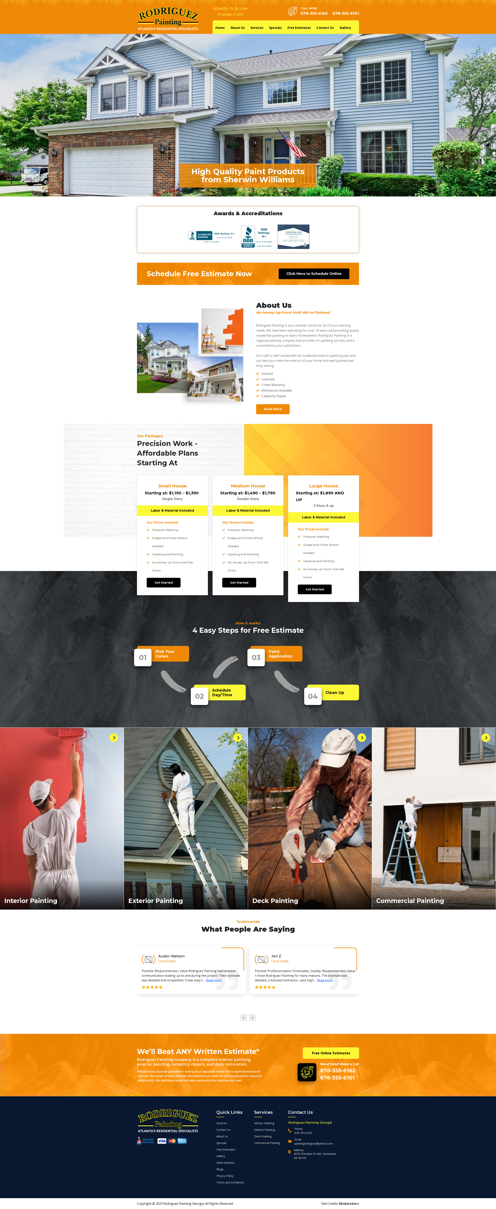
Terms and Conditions (230, 1182)
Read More (273, 409)
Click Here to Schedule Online (314, 274)
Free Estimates (299, 28)
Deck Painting (275, 901)
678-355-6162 (314, 13)
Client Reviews (225, 1162)
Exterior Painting (155, 901)
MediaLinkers (349, 1203)
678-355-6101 (345, 13)
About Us (238, 28)
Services (257, 28)
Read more (218, 980)
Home (220, 28)
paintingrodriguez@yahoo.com (313, 1143)
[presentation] (243, 1017)
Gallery (345, 28)
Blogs (220, 1169)
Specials (275, 28)
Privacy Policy (224, 1176)
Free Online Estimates (331, 1053)
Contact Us (325, 28)
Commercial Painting (410, 901)
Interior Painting (30, 901)
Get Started (163, 582)
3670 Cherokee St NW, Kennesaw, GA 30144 (315, 1156)
